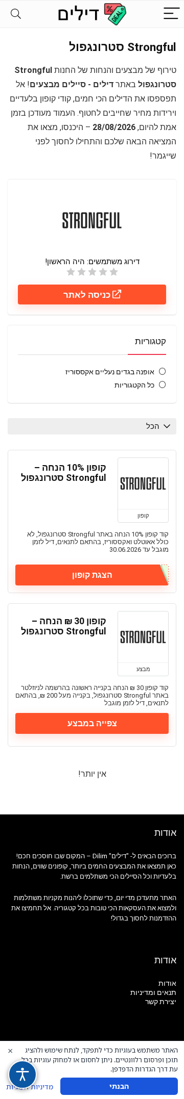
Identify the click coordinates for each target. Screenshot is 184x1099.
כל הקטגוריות (134, 385)
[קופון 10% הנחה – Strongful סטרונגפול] (143, 483)
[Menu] (171, 14)
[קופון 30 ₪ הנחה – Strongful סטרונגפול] (143, 636)
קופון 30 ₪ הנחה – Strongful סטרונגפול (63, 626)
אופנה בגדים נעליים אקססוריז (109, 372)
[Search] (16, 14)
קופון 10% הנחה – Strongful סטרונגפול (63, 473)
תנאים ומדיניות (153, 992)
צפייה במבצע (92, 723)
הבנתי (119, 1086)
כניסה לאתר (87, 295)
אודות (167, 983)
